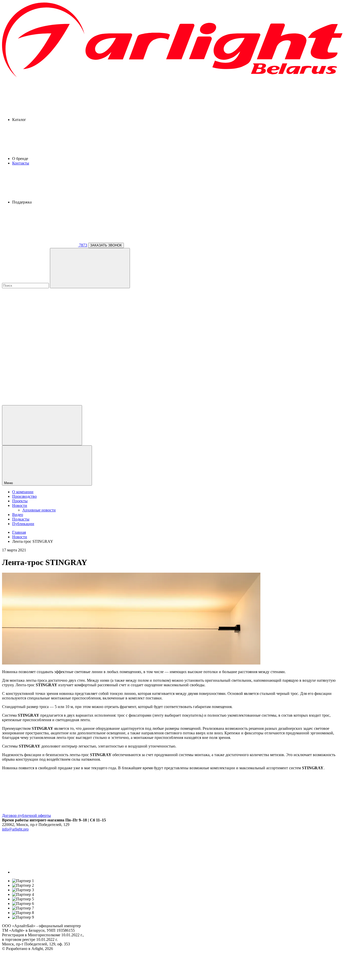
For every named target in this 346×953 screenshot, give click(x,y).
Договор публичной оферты (26, 815)
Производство (24, 496)
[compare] (40, 403)
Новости (19, 505)
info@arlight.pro (15, 829)
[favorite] (40, 364)
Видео (17, 514)
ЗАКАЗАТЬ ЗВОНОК (106, 245)
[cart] (40, 325)
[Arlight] (173, 76)
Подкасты (20, 519)
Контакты (20, 163)
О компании (22, 492)
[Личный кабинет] (42, 425)
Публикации (23, 524)
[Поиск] (90, 268)
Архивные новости (39, 510)
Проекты (20, 501)
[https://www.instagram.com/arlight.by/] (50, 872)
